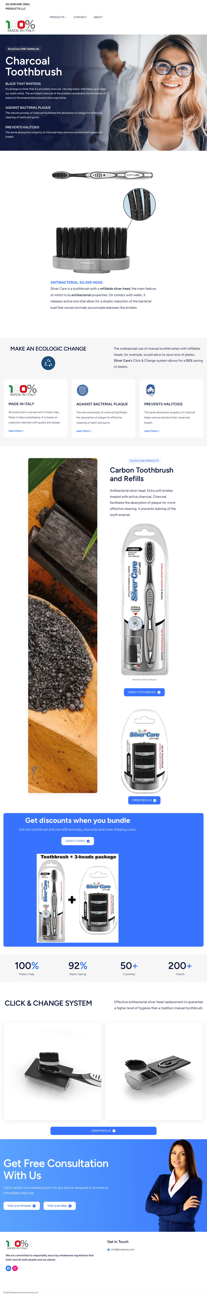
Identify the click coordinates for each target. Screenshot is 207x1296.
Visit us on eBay (57, 1205)
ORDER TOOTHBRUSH (142, 692)
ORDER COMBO (75, 841)
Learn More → (15, 430)
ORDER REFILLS (142, 800)
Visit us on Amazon (19, 1205)
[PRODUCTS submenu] (66, 17)
